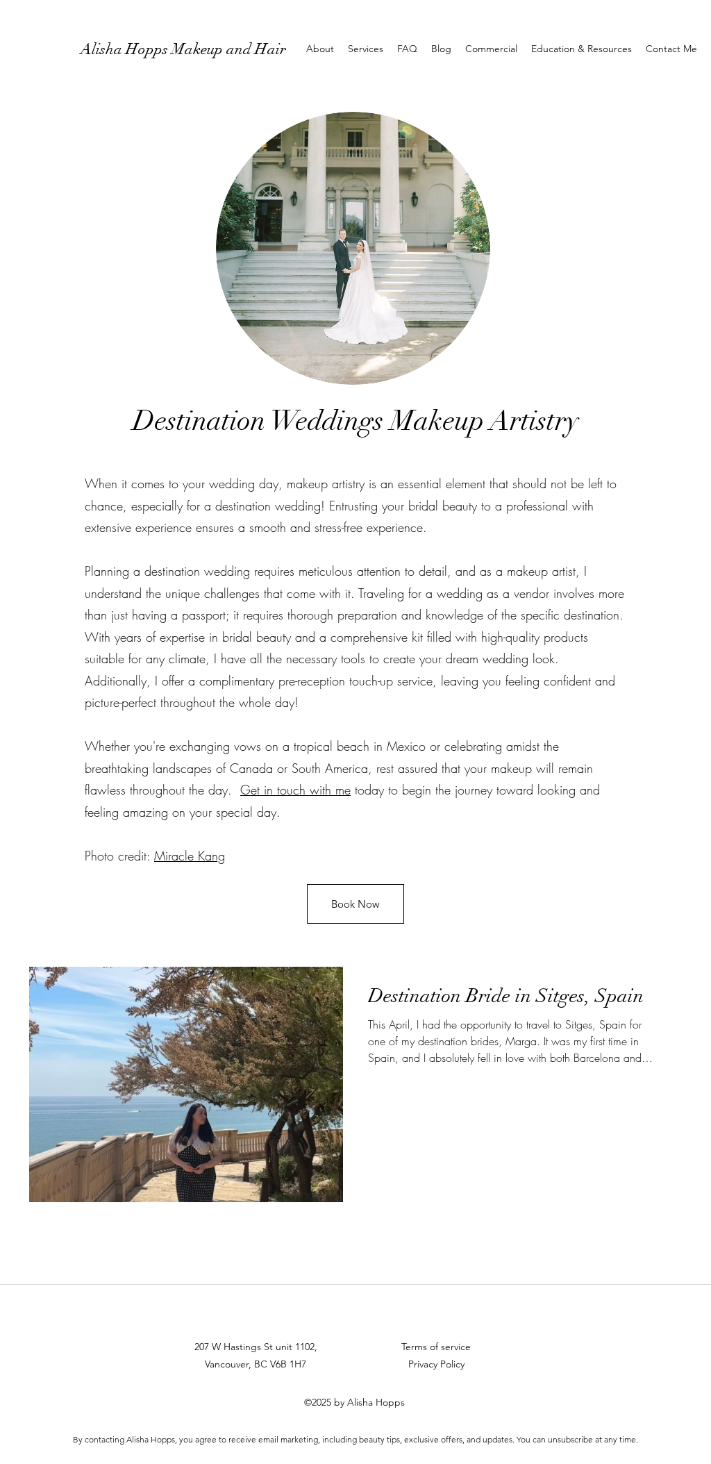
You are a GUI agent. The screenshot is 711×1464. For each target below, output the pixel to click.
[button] (365, 49)
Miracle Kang (189, 855)
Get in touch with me (295, 789)
